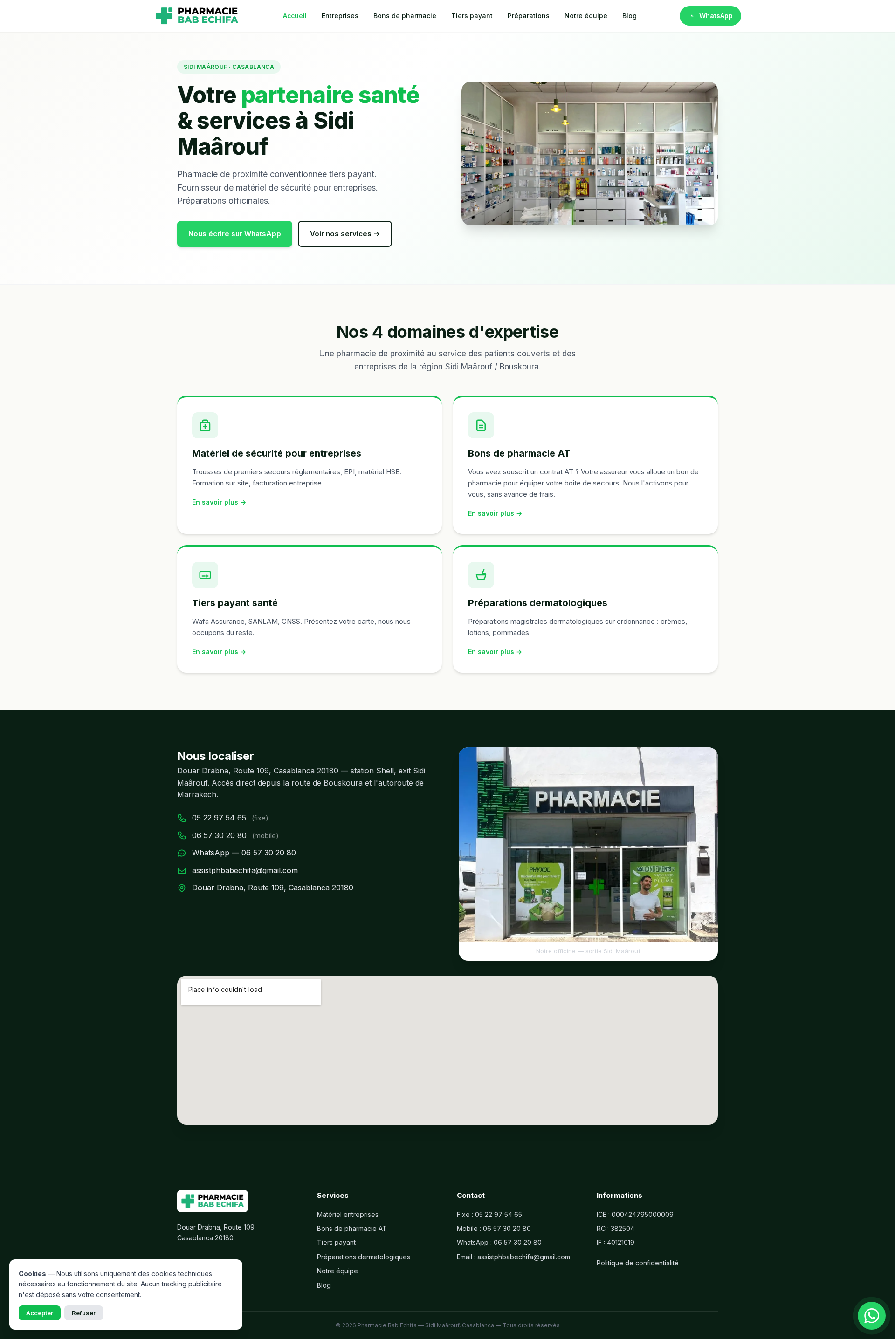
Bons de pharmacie (404, 16)
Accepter (39, 1313)
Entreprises (340, 16)
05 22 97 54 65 (219, 817)
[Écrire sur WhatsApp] (872, 1316)
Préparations (529, 16)
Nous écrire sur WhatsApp (234, 233)
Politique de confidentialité (638, 1263)
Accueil (295, 16)
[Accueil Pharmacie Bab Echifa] (197, 16)
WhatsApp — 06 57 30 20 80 (244, 852)
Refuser (84, 1313)
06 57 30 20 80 (219, 835)
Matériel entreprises (348, 1214)
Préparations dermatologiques (363, 1257)
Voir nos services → (345, 233)
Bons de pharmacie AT (352, 1228)
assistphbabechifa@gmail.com (245, 870)
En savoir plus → (219, 502)
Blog (629, 16)
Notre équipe (586, 16)
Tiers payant (472, 16)
